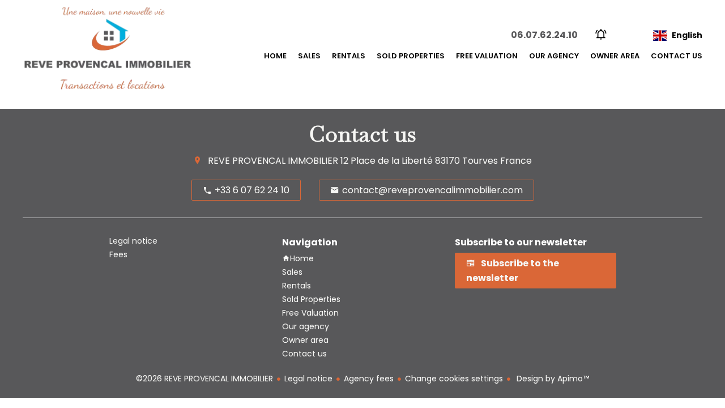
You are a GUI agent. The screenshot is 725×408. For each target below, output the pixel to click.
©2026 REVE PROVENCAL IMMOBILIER (204, 378)
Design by (551, 378)
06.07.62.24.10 (544, 34)
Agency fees (369, 378)
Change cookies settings (454, 378)
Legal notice (308, 378)
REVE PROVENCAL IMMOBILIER (273, 160)
